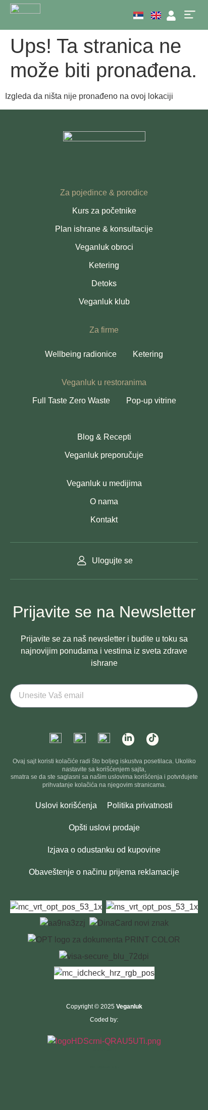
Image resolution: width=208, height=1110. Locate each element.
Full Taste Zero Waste (71, 400)
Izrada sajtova (104, 1049)
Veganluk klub (104, 301)
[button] (189, 15)
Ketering (104, 265)
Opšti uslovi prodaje (104, 827)
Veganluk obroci (104, 247)
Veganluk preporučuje (104, 455)
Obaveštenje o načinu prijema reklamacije (104, 872)
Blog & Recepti (104, 437)
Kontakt (104, 519)
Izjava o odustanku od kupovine (104, 849)
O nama (104, 501)
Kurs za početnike (104, 210)
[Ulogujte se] (82, 561)
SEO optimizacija (104, 1067)
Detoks (104, 283)
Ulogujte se (112, 560)
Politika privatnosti (140, 805)
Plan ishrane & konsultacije (104, 229)
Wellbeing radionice (81, 354)
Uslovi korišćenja (66, 805)
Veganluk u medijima (104, 483)
